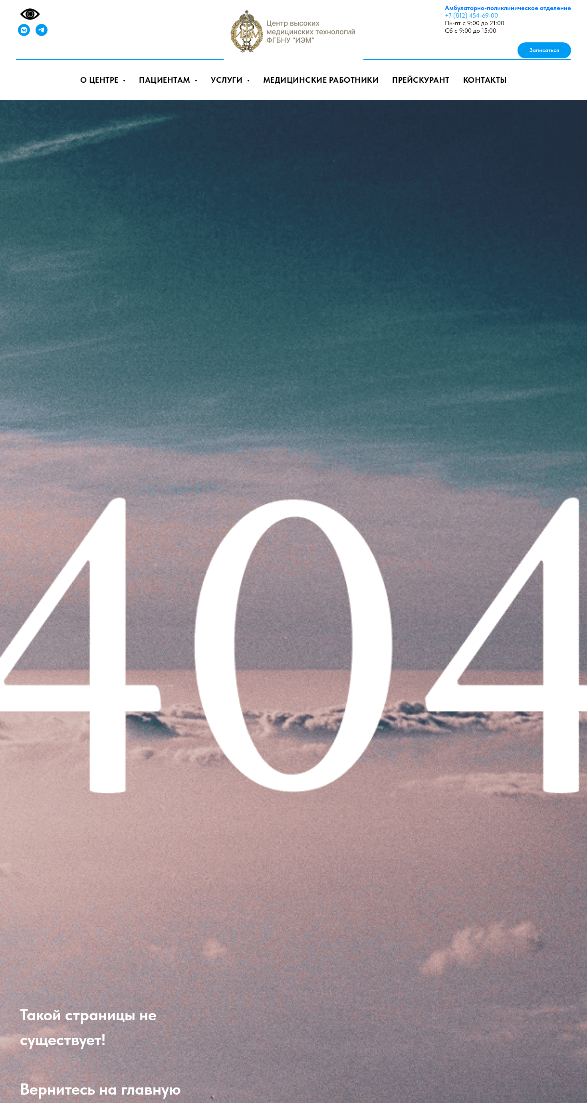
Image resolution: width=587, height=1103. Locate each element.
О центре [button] (100, 80)
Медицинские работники (321, 80)
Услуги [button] (228, 80)
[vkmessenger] (24, 30)
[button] (544, 50)
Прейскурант (421, 80)
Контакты (485, 80)
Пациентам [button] (165, 80)
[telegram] (42, 30)
